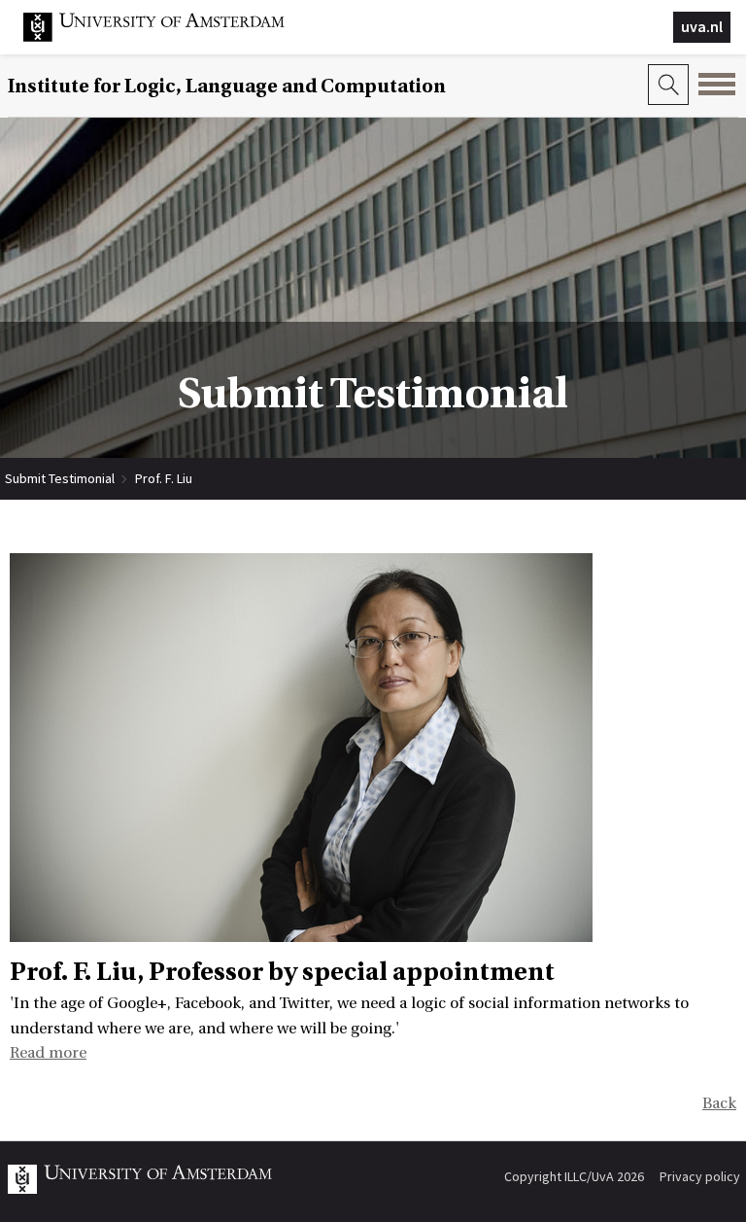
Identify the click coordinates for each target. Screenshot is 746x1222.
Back (719, 1103)
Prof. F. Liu (163, 478)
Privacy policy (700, 1176)
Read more (48, 1053)
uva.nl (702, 26)
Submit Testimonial (60, 478)
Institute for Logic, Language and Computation (227, 86)
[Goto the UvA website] (169, 37)
